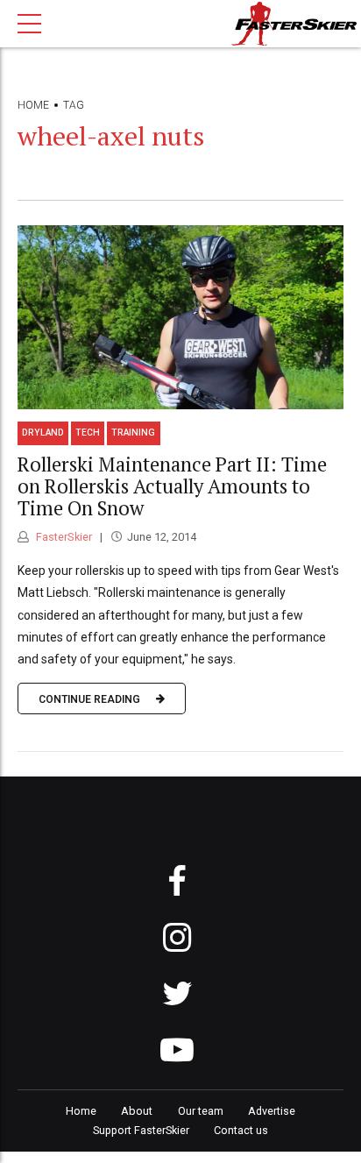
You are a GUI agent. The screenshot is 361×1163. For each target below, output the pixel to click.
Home (33, 105)
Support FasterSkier (141, 1130)
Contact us (241, 1130)
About (136, 1110)
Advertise (271, 1110)
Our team (200, 1110)
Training (133, 432)
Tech (87, 432)
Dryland (43, 432)
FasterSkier (62, 536)
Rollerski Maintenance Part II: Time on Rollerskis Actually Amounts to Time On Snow (172, 486)
